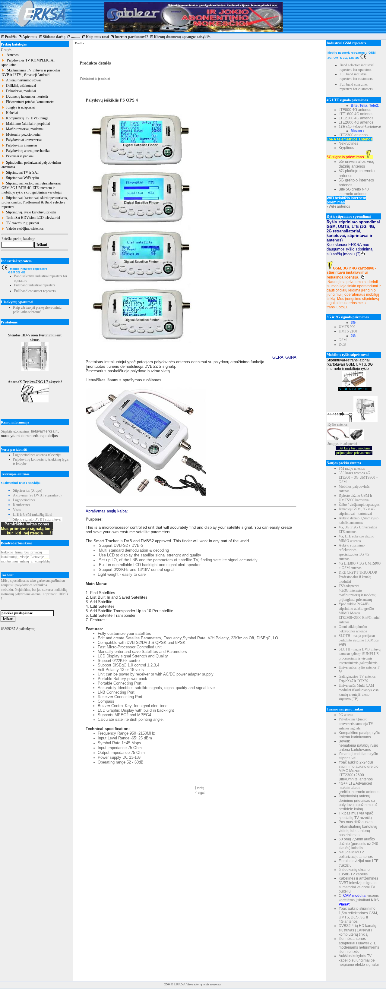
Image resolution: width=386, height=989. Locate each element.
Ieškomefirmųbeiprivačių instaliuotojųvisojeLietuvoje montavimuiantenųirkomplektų (25, 556)
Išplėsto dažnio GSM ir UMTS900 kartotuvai (355, 497)
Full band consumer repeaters (35, 291)
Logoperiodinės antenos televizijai (37, 455)
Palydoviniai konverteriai (23, 140)
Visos (17, 510)
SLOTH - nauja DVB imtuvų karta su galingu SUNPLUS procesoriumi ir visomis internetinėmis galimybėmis (360, 656)
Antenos (11, 55)
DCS (342, 344)
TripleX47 (346, 681)
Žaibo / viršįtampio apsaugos (359, 504)
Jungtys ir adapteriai (19, 107)
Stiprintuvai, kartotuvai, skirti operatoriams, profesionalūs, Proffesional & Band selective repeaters (35, 202)
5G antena (346, 715)
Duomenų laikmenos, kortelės (26, 96)
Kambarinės (21, 505)
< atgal (199, 792)
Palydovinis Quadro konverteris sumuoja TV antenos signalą (356, 723)
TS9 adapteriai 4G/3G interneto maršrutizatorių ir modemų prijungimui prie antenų (357, 593)
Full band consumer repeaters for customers (356, 86)
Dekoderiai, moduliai (20, 91)
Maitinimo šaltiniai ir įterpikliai (27, 123)
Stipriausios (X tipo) (27, 490)
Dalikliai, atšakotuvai (20, 85)
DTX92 (363, 681)
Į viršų (199, 788)
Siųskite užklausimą (15, 431)
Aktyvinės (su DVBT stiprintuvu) (37, 495)
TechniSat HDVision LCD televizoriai (32, 218)
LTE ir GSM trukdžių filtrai (32, 514)
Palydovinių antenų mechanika (26, 151)
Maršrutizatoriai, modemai (23, 129)
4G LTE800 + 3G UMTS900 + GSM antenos (360, 565)
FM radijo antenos (352, 468)
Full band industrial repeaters (34, 285)
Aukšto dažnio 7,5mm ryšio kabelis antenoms (358, 520)
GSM (343, 340)
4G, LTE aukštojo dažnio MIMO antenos (356, 538)
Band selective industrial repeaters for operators (357, 67)
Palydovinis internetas (20, 145)
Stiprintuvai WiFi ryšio (21, 178)
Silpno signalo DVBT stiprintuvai (37, 519)
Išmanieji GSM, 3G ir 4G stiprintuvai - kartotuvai (357, 511)
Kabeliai (11, 113)
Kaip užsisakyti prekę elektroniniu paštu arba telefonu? (37, 309)
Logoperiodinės (24, 500)
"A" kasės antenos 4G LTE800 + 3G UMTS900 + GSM (358, 477)
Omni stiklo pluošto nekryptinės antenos (353, 629)
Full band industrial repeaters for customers (356, 76)
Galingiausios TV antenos (357, 676)
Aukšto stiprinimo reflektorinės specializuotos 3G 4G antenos (354, 552)
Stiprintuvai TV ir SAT (21, 172)
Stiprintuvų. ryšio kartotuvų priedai (30, 212)
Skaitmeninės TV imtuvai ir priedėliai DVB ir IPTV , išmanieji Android (31, 72)
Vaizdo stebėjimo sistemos (24, 228)
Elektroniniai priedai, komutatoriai (29, 102)
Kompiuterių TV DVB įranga (26, 118)
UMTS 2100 (348, 331)
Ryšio (331, 424)
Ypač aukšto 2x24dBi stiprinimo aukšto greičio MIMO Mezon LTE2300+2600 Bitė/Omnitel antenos (359, 613)
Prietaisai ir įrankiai (18, 156)
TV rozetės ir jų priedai (21, 223)
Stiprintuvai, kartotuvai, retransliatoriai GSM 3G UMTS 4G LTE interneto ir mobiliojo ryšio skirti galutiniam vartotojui (32, 187)
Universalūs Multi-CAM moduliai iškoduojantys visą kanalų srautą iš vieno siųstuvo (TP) (358, 692)
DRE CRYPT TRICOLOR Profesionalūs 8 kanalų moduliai (358, 577)
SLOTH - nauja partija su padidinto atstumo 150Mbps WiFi (359, 640)
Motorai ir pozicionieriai (22, 134)
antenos (342, 424)
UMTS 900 (347, 327)
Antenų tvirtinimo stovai (22, 80)
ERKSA (180, 984)
